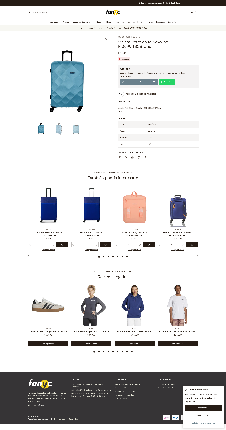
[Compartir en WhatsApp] (132, 157)
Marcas (90, 28)
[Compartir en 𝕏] (126, 157)
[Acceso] (191, 12)
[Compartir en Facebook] (120, 157)
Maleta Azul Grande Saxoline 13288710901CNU (48, 234)
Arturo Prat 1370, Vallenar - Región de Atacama (87, 385)
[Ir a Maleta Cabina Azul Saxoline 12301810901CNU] (177, 205)
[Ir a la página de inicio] (113, 12)
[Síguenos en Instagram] (38, 405)
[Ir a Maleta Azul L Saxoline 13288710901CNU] (91, 205)
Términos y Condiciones (125, 391)
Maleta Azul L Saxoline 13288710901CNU (91, 234)
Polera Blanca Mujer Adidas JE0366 (177, 331)
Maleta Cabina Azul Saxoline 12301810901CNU (177, 234)
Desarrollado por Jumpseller (66, 419)
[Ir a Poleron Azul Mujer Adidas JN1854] (134, 304)
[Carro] (196, 12)
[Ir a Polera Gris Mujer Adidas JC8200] (91, 304)
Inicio (81, 28)
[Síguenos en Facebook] (42, 405)
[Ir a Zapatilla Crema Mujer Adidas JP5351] (48, 304)
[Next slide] (106, 128)
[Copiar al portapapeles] (145, 157)
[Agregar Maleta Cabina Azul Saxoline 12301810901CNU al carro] (192, 244)
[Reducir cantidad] (30, 244)
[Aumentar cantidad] (53, 244)
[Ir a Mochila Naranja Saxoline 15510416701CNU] (134, 205)
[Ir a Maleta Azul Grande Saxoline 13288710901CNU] (48, 205)
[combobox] (42, 12)
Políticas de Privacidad (124, 395)
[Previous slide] (29, 128)
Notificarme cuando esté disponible (140, 82)
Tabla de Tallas (121, 398)
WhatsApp (168, 82)
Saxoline (100, 28)
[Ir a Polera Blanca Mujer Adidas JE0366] (177, 304)
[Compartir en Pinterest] (139, 157)
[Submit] (30, 12)
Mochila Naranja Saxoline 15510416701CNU (134, 234)
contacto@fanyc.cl (169, 384)
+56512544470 (167, 388)
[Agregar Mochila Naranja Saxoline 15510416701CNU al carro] (149, 244)
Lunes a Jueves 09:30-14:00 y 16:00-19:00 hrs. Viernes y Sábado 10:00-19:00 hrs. (90, 394)
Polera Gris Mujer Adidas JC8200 (91, 331)
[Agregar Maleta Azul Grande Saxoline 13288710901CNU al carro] (62, 244)
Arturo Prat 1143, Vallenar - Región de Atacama (91, 390)
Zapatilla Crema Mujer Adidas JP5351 (48, 331)
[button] (55, 22)
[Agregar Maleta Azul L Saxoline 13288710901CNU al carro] (105, 244)
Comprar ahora (48, 250)
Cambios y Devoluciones (125, 388)
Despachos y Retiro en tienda (127, 384)
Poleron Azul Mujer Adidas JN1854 (134, 331)
